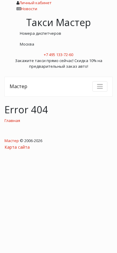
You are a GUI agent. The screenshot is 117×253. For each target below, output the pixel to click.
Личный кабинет (35, 2)
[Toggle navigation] (99, 86)
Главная (12, 120)
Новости (29, 8)
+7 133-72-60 (58, 54)
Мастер (18, 86)
